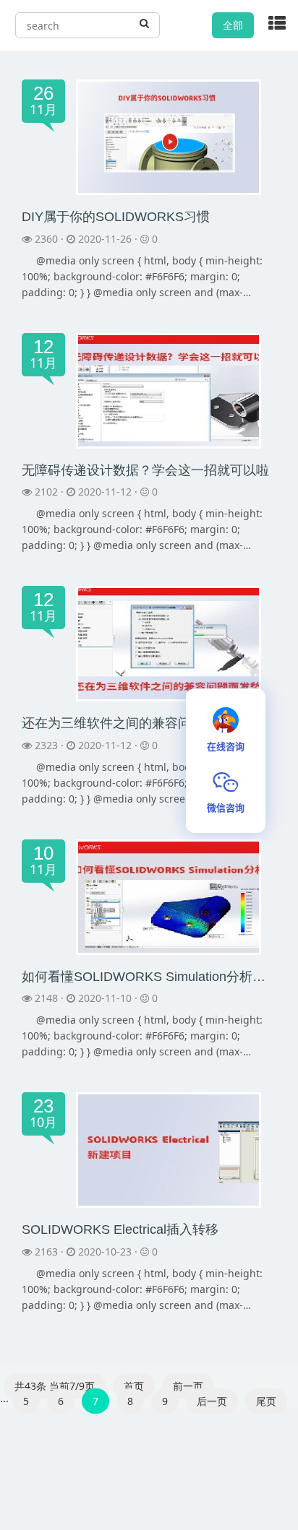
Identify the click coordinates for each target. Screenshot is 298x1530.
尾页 (266, 1401)
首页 (134, 1386)
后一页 (212, 1401)
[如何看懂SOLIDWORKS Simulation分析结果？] (168, 896)
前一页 (188, 1386)
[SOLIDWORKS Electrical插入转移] (168, 1149)
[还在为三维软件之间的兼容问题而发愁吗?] (168, 642)
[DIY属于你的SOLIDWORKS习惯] (168, 136)
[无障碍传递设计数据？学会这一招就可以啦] (168, 389)
